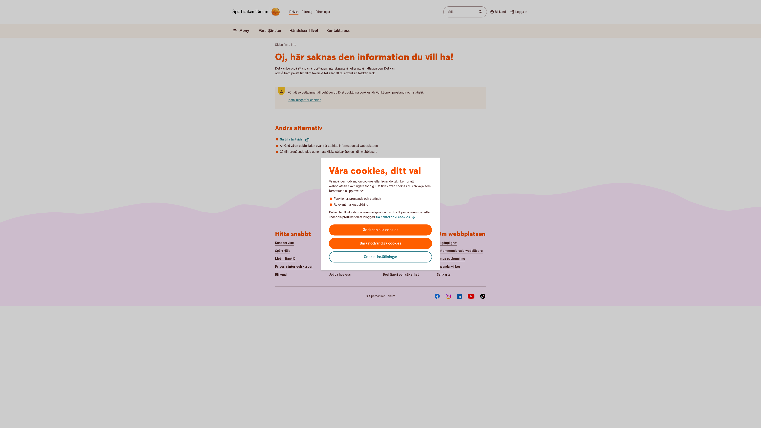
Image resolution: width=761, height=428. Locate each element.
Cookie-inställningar (380, 256)
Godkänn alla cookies (380, 229)
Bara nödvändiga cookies (380, 243)
